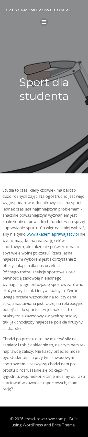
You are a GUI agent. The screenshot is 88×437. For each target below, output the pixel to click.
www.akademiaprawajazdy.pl (53, 234)
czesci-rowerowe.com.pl (38, 10)
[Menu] (44, 22)
